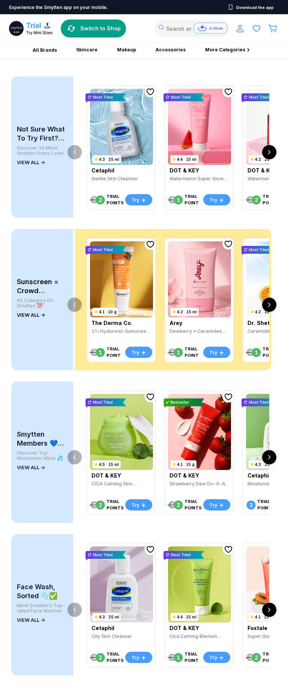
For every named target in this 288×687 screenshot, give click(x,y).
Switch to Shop (100, 28)
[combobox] (192, 28)
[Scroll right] (269, 152)
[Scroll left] (74, 152)
